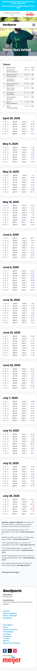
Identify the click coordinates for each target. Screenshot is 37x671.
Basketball (7, 618)
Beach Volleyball (10, 613)
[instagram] (15, 651)
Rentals (6, 641)
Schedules (7, 636)
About (5, 627)
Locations (7, 634)
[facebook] (5, 651)
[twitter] (10, 651)
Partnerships (8, 632)
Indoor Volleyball (10, 615)
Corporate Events (10, 629)
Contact (6, 638)
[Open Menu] (33, 24)
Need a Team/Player (11, 643)
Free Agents (8, 625)
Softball (6, 611)
